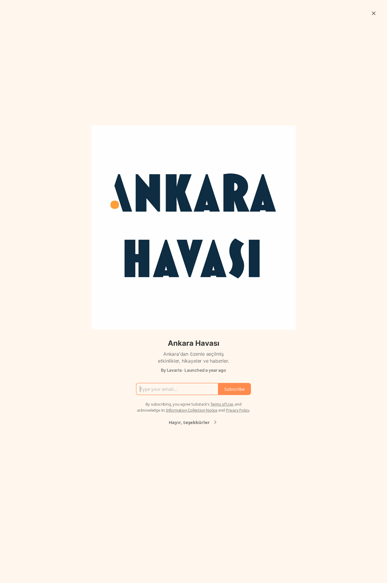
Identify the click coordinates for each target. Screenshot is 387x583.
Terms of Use (221, 404)
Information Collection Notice (191, 410)
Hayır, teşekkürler (189, 422)
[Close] (374, 13)
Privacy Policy (237, 410)
